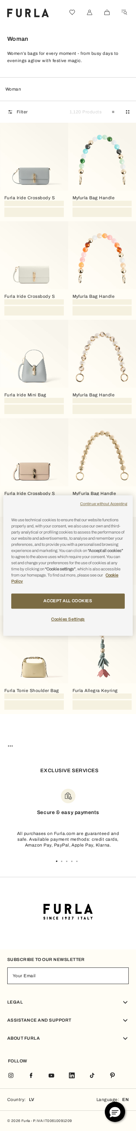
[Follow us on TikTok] (92, 1076)
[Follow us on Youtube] (51, 1076)
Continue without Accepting (103, 504)
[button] (115, 1112)
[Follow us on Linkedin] (72, 1076)
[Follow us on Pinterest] (112, 1076)
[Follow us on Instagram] (11, 1076)
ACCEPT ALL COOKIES (68, 601)
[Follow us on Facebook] (31, 1076)
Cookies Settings (68, 619)
